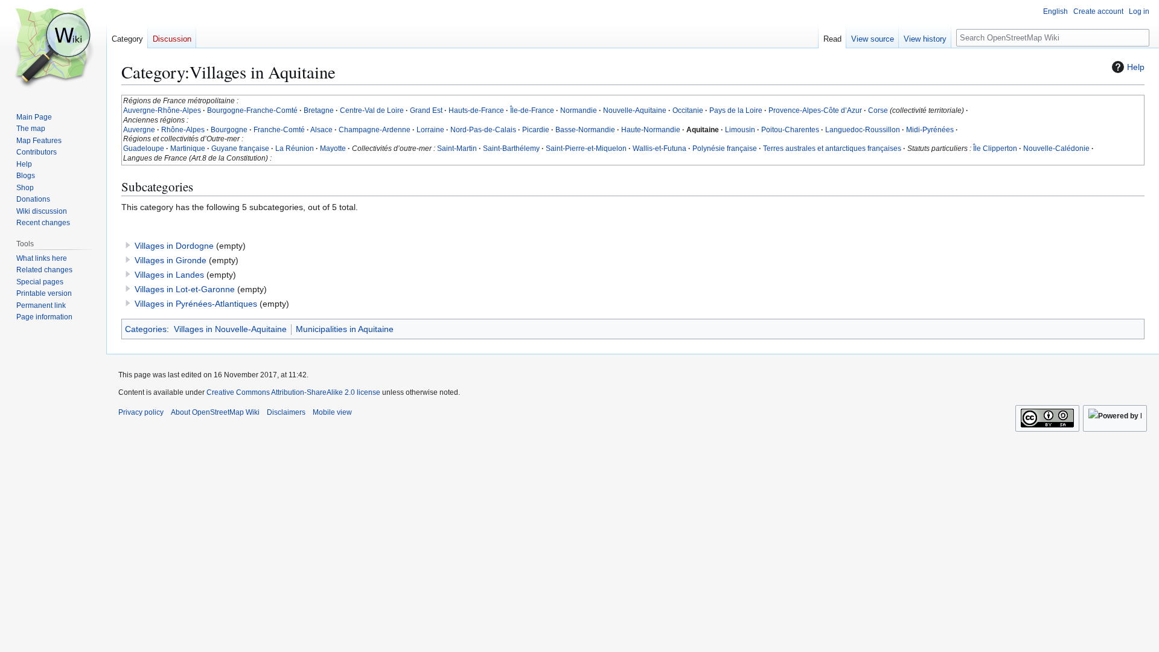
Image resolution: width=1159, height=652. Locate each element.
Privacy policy (141, 412)
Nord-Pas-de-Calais (483, 130)
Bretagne (319, 110)
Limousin (740, 130)
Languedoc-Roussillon (862, 130)
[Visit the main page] (53, 48)
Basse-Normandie (585, 130)
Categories (146, 329)
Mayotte (333, 148)
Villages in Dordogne (174, 246)
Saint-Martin (457, 148)
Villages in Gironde (170, 260)
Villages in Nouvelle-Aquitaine (230, 329)
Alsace (321, 130)
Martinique (187, 148)
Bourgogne (229, 130)
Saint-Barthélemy (511, 148)
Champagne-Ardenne (374, 130)
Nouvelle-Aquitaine (634, 110)
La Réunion (294, 148)
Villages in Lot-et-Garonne (185, 289)
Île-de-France (532, 110)
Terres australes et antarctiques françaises (832, 148)
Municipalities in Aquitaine (345, 329)
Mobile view (332, 412)
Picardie (535, 130)
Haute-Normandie (650, 130)
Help (1136, 67)
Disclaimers (286, 412)
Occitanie (687, 110)
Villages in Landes (169, 275)
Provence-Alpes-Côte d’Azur (815, 110)
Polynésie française (724, 148)
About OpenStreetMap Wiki (215, 412)
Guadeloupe (143, 148)
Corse (878, 110)
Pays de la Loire (735, 110)
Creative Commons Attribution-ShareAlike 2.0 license (293, 392)
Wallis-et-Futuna (659, 148)
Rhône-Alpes (183, 130)
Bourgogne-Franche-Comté (252, 110)
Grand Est (426, 110)
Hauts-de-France (476, 110)
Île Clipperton (995, 148)
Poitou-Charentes (790, 130)
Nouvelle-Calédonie (1056, 148)
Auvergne (139, 130)
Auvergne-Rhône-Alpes (162, 110)
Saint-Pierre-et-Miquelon (586, 148)
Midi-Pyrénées (930, 130)
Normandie (578, 110)
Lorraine (430, 130)
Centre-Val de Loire (372, 110)
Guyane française (240, 148)
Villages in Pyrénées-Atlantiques (196, 303)
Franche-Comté (279, 130)
